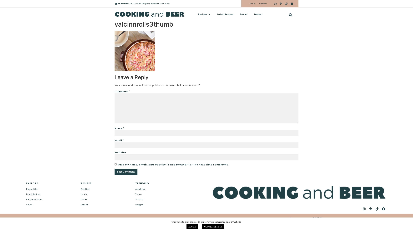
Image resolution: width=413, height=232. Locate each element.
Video (29, 204)
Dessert (258, 14)
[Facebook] (292, 3)
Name (120, 128)
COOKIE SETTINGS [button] (213, 226)
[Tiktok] (286, 3)
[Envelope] (116, 4)
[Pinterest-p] (281, 3)
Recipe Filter (32, 189)
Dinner (243, 14)
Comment (122, 91)
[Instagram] (275, 3)
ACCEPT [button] (192, 226)
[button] (290, 15)
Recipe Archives (34, 199)
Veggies (139, 204)
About (252, 3)
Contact (263, 3)
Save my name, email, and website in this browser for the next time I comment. (173, 165)
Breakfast (85, 189)
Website (120, 152)
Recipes (202, 14)
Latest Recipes (225, 14)
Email (119, 140)
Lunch (84, 194)
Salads (139, 199)
